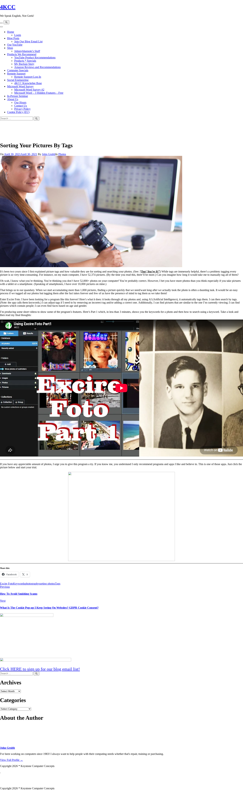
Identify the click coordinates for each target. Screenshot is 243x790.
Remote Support (16, 73)
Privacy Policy (22, 108)
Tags (57, 583)
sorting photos (47, 583)
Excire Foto (6, 583)
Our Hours (20, 102)
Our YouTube (14, 44)
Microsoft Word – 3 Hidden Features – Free (38, 92)
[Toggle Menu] (1, 26)
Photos (62, 154)
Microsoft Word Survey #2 (29, 89)
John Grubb (48, 154)
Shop (10, 47)
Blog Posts (13, 38)
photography (32, 583)
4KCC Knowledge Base (28, 83)
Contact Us (20, 105)
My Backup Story (24, 63)
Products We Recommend (21, 54)
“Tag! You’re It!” (150, 271)
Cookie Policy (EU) (18, 112)
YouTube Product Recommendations (35, 57)
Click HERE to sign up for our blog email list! (40, 669)
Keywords (19, 583)
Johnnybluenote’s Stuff (27, 51)
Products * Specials (25, 60)
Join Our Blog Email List (28, 41)
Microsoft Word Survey (20, 86)
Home (10, 31)
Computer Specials (17, 70)
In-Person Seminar (17, 96)
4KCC (7, 7)
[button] (121, 780)
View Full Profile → (11, 759)
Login (17, 35)
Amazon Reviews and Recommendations (37, 67)
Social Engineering (17, 79)
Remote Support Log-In (27, 76)
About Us (12, 99)
